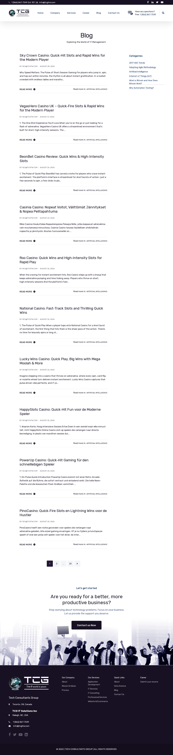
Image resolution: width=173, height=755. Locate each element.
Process (65, 690)
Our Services (93, 677)
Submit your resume (149, 682)
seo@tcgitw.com (29, 66)
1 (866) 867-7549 (148, 14)
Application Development (94, 683)
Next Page (77, 564)
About (64, 682)
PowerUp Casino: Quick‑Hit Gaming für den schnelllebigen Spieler (54, 462)
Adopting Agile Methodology (142, 67)
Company (55, 13)
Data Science (120, 686)
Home (40, 13)
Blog (98, 13)
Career (86, 13)
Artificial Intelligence (96, 89)
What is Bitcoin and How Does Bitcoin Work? (143, 82)
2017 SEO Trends (137, 63)
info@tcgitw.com (47, 2)
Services (71, 13)
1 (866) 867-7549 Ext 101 (23, 2)
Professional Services (97, 697)
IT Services (93, 689)
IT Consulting (93, 693)
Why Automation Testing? (141, 88)
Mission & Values (69, 686)
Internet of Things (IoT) (140, 76)
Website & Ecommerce (98, 701)
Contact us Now (86, 625)
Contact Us (113, 13)
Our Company (68, 677)
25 (70, 563)
